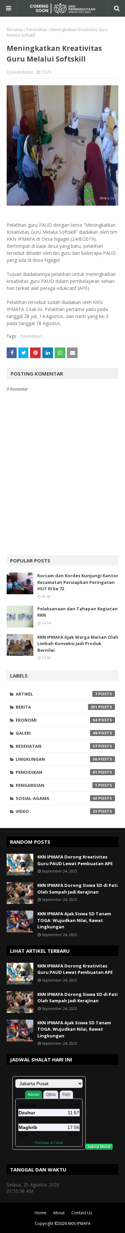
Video (56, 811)
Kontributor (22, 72)
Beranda (15, 29)
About (59, 1213)
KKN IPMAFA (79, 1223)
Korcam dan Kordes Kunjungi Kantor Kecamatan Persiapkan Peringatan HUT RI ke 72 (77, 582)
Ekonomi (56, 720)
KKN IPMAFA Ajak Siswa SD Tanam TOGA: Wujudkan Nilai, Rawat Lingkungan (74, 920)
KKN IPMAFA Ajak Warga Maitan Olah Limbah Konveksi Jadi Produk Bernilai (77, 643)
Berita (56, 707)
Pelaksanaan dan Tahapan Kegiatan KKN (77, 612)
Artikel (56, 694)
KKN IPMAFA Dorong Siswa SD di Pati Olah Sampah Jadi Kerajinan (77, 888)
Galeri (56, 733)
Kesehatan (56, 746)
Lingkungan (56, 759)
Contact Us (81, 1213)
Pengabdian (56, 785)
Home (40, 1213)
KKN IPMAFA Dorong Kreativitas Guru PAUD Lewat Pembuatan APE (75, 860)
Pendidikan (36, 29)
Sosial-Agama (56, 798)
